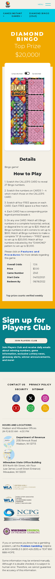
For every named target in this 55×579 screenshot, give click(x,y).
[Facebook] (16, 398)
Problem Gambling (31, 546)
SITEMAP (38, 389)
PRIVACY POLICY (40, 384)
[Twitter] (30, 398)
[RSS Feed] (45, 408)
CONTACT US (16, 384)
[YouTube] (16, 408)
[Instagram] (45, 398)
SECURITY (21, 389)
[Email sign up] (30, 408)
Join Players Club (26, 341)
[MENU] (49, 4)
